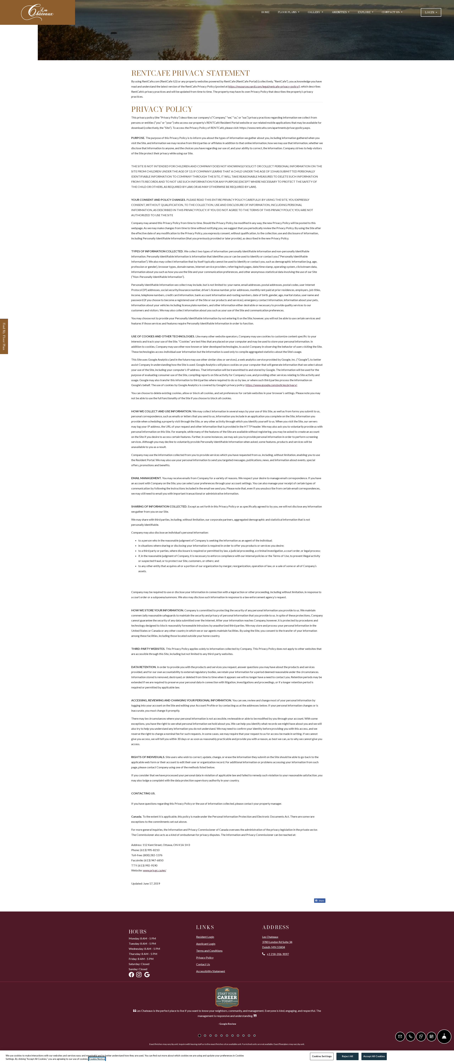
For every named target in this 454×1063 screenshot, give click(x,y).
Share (321, 900)
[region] (227, 1056)
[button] (431, 12)
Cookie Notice (97, 1059)
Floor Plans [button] (287, 12)
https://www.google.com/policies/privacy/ (271, 385)
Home (265, 12)
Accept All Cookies (374, 1056)
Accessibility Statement (210, 971)
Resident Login (205, 936)
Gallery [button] (314, 12)
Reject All (347, 1056)
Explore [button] (364, 12)
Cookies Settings (322, 1056)
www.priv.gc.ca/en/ (154, 870)
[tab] (199, 1035)
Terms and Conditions (209, 950)
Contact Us (203, 964)
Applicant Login (205, 943)
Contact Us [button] (391, 12)
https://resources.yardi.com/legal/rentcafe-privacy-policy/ (263, 86)
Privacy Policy (205, 957)
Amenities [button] (339, 12)
